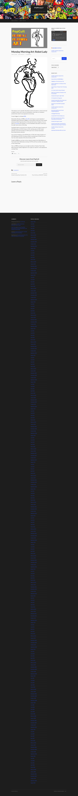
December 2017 (34, 453)
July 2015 (32, 517)
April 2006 (33, 765)
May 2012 (32, 602)
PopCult (39, 8)
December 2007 (34, 720)
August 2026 (33, 221)
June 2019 (33, 413)
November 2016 (34, 482)
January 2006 (33, 771)
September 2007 (34, 727)
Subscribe (39, 164)
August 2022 (33, 328)
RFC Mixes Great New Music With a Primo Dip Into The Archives (58, 119)
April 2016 (33, 497)
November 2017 (34, 455)
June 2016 (33, 493)
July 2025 (32, 250)
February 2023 (33, 315)
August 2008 (33, 702)
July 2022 (32, 330)
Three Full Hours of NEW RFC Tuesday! (39, 174)
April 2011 (33, 631)
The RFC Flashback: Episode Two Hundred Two (57, 76)
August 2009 (33, 675)
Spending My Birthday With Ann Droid (58, 130)
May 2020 (32, 388)
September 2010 (34, 647)
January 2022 (33, 344)
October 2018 (33, 431)
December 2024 (34, 266)
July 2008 (32, 704)
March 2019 (33, 419)
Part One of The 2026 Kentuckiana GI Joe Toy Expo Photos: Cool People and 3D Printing (19, 228)
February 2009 (33, 689)
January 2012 (33, 611)
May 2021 (32, 361)
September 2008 (34, 700)
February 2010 (33, 662)
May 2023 (32, 308)
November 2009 (34, 669)
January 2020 (33, 397)
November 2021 (34, 348)
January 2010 (33, 664)
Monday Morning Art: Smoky (56, 121)
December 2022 (34, 319)
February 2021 (33, 368)
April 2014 (33, 551)
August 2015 (33, 515)
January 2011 (33, 638)
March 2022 (33, 339)
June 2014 (33, 546)
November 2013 (34, 562)
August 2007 (33, 729)
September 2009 (34, 673)
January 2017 (33, 477)
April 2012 (33, 604)
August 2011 (33, 622)
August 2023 (33, 301)
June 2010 (33, 653)
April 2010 (33, 658)
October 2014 (33, 537)
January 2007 (33, 744)
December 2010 (34, 640)
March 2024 (33, 286)
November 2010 (34, 642)
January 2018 (33, 451)
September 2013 (34, 566)
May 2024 (32, 281)
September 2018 (34, 433)
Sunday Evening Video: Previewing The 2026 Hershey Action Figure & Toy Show (58, 124)
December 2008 (34, 693)
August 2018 (33, 435)
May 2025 (32, 255)
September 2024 (34, 272)
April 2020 (33, 390)
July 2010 (32, 651)
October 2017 (33, 457)
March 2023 (33, 312)
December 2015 (34, 506)
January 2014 (33, 557)
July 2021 (32, 357)
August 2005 (33, 782)
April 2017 (33, 471)
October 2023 (33, 297)
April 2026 (33, 230)
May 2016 (32, 495)
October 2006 (33, 751)
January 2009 (33, 691)
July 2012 (32, 598)
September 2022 (34, 326)
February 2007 (33, 742)
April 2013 (33, 577)
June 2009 (33, 680)
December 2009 (34, 667)
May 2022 (32, 335)
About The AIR (23, 20)
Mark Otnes (13, 227)
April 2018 (33, 444)
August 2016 (33, 488)
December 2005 (34, 773)
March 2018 (33, 446)
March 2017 (33, 473)
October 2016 (33, 484)
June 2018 (33, 439)
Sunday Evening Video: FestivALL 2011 (19, 174)
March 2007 (33, 740)
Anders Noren (61, 791)
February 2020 (33, 395)
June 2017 (33, 466)
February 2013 (33, 582)
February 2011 (33, 635)
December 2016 (34, 479)
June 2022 (33, 333)
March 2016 (33, 500)
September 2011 (34, 620)
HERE (24, 116)
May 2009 (32, 682)
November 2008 (34, 696)
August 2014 (33, 542)
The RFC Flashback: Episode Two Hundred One (57, 107)
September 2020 (34, 379)
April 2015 (33, 524)
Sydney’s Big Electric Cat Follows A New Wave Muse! (58, 84)
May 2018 (32, 442)
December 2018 (34, 426)
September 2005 (34, 780)
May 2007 (32, 736)
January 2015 (33, 531)
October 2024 (33, 270)
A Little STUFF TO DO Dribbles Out (57, 115)
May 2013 (32, 575)
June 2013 (33, 573)
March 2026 (33, 232)
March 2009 (33, 687)
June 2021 (33, 359)
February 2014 (33, 555)
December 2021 (34, 346)
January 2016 (33, 504)
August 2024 (33, 275)
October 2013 (33, 564)
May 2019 (32, 415)
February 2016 (33, 502)
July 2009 (32, 678)
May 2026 (32, 228)
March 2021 (33, 366)
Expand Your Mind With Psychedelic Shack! (58, 104)
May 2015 (32, 522)
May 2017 (32, 468)
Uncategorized (15, 170)
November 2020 (34, 375)
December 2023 (34, 292)
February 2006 (33, 769)
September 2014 (34, 540)
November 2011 (34, 615)
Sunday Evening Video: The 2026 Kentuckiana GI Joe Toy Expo (19, 232)
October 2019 (33, 404)
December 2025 (34, 239)
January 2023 (33, 317)
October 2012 (33, 591)
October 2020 (33, 377)
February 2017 (33, 475)
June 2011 (33, 626)
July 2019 (32, 410)
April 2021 (33, 364)
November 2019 (34, 402)
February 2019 (33, 422)
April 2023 (33, 310)
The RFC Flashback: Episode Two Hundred (57, 127)
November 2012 (34, 589)
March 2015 (33, 526)
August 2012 (33, 595)
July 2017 (32, 464)
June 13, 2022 (14, 54)
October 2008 (33, 698)
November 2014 (34, 535)
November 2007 (34, 722)
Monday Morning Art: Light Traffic (57, 95)
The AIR (27, 119)
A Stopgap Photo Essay (55, 113)
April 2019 (33, 417)
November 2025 (34, 241)
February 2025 (33, 261)
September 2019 (34, 406)
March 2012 (33, 606)
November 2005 (34, 776)
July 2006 (32, 758)
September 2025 (34, 246)
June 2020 (33, 386)
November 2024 (34, 268)
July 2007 (32, 731)
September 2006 (34, 753)
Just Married (22, 221)
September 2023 (34, 299)
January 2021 (33, 370)
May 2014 (32, 549)
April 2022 (33, 337)
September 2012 (34, 593)
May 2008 (32, 709)
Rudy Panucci (21, 54)
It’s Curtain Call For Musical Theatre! (58, 90)
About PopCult (14, 20)
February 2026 (33, 235)
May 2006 (32, 762)
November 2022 (34, 321)
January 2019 (33, 424)
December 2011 (34, 613)
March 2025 (33, 259)
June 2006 (33, 760)
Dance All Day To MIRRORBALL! (57, 79)
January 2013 (33, 584)
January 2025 (33, 263)
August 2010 (33, 649)
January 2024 (33, 290)
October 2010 (33, 644)
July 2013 (32, 571)
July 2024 (32, 277)
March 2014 (33, 553)
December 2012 (34, 586)
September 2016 (34, 486)
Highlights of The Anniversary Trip (57, 81)
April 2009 (33, 684)
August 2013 (33, 569)
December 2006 (34, 747)
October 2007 (33, 724)
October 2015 (33, 511)
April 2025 (33, 257)
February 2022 (33, 341)
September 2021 (34, 353)
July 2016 (32, 491)
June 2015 (33, 520)
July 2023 (32, 304)
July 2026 (32, 223)
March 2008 (33, 713)
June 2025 (33, 252)
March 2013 (33, 580)
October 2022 (33, 324)
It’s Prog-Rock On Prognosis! (56, 98)
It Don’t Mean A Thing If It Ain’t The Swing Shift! (59, 87)
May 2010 (32, 655)
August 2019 (33, 408)
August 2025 (33, 248)
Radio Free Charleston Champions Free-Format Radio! (58, 93)
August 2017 (33, 462)
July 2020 (32, 384)
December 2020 (34, 373)
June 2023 (33, 306)
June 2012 (33, 600)
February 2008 (33, 716)
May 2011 (32, 629)
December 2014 (34, 533)
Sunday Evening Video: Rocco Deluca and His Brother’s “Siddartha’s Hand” (58, 101)
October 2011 (33, 618)
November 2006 (34, 749)
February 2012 (33, 609)
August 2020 (33, 381)
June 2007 (33, 733)
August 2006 (33, 756)
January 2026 (33, 237)
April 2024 (33, 284)
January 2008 (33, 718)
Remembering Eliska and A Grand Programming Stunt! (57, 111)
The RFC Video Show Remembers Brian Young (17, 224)
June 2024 (33, 279)
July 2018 (32, 437)
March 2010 (33, 660)
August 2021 (33, 355)
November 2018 (34, 428)
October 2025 (33, 243)
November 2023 (34, 295)
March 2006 (33, 767)
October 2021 (33, 350)
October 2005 (33, 778)
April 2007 (33, 738)
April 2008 (33, 711)
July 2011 (32, 624)
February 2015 (33, 528)
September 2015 (34, 513)
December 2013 (34, 560)
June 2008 (33, 707)
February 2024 (33, 288)
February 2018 (33, 448)
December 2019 (34, 399)
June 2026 (33, 226)
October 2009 (33, 671)
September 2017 (34, 459)
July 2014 (32, 544)
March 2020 (33, 393)
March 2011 (33, 633)
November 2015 (34, 508)
